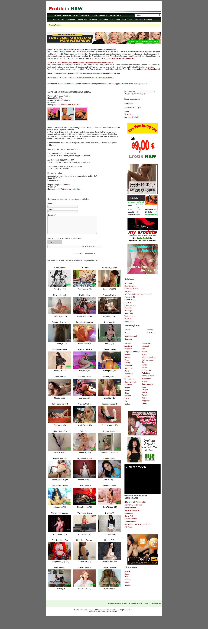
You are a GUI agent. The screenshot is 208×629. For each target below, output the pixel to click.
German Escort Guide (133, 505)
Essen (127, 376)
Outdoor (127, 308)
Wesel (144, 395)
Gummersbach (130, 382)
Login (126, 111)
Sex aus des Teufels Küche (121, 20)
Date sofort (70, 20)
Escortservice (129, 286)
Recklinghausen (148, 376)
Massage (128, 311)
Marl (143, 349)
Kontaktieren (156, 603)
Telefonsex (128, 313)
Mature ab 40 (129, 297)
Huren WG (128, 516)
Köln (126, 401)
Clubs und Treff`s (131, 289)
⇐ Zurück (78, 254)
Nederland (151, 333)
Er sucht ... (128, 302)
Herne (126, 393)
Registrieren (129, 114)
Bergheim (128, 349)
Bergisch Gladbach (132, 352)
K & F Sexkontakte (135, 502)
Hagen (127, 387)
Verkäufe (127, 319)
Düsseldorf (128, 374)
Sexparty (128, 291)
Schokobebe (102, 84)
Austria (127, 330)
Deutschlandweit (131, 336)
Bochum (127, 357)
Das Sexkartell (130, 508)
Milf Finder (128, 527)
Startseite (57, 15)
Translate (142, 94)
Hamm (127, 390)
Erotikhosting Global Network (107, 611)
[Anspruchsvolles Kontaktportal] (142, 462)
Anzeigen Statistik (131, 117)
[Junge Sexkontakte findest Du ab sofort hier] (142, 435)
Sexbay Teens (115, 15)
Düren (126, 371)
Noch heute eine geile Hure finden (137, 524)
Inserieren (67, 15)
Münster (145, 365)
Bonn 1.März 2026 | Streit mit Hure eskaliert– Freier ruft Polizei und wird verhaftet (81, 50)
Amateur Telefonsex (99, 15)
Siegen (144, 387)
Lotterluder (128, 513)
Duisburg (128, 368)
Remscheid (146, 379)
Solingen (145, 390)
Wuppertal (146, 401)
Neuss (144, 368)
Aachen (127, 343)
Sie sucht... (128, 283)
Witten (144, 398)
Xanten (144, 403)
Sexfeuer (143, 84)
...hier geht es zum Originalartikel (120, 58)
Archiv (127, 582)
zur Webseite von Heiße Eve (69, 105)
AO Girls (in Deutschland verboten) (138, 294)
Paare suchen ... (130, 305)
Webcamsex (129, 316)
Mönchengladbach (149, 357)
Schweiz (150, 330)
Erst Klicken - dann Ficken (128, 84)
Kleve (126, 398)
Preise (127, 577)
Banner (127, 574)
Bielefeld (127, 354)
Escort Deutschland (65, 84)
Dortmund (128, 365)
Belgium (128, 333)
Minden (144, 352)
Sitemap (127, 580)
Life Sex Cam (58, 20)
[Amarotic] (142, 193)
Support (127, 585)
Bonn (126, 360)
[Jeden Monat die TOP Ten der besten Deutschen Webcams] (142, 274)
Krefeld (127, 404)
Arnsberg (128, 346)
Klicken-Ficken (130, 521)
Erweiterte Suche (114, 603)
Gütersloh (128, 385)
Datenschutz (133, 603)
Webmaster (85, 15)
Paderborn (146, 373)
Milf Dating (112, 84)
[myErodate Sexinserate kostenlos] (142, 242)
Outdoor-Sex (82, 20)
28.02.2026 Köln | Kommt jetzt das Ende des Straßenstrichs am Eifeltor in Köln (80, 63)
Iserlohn (127, 396)
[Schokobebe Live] (142, 215)
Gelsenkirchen (130, 379)
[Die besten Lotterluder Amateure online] (104, 44)
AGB (141, 603)
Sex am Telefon (130, 519)
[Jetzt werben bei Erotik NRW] (142, 159)
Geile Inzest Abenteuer (143, 20)
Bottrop (127, 363)
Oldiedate (93, 20)
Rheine (144, 381)
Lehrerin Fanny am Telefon (85, 84)
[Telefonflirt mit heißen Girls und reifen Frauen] (142, 564)
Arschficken (103, 20)
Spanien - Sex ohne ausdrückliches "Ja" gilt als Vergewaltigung (87, 78)
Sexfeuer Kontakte (131, 510)
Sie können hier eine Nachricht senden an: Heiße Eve (68, 199)
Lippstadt (145, 346)
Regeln (75, 15)
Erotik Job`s (129, 322)
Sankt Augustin (147, 384)
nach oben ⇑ (90, 254)
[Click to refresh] (54, 242)
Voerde (144, 392)
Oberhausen (146, 370)
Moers (144, 354)
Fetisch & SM (129, 300)
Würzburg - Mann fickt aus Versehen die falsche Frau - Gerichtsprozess (90, 73)
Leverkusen (146, 343)
